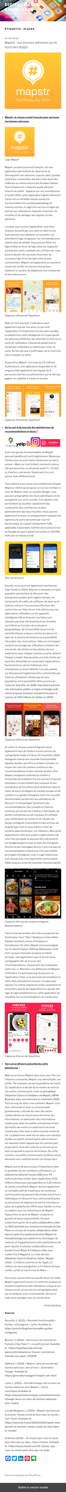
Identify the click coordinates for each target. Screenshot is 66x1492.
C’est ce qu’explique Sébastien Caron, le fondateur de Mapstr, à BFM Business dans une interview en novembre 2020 (32, 1095)
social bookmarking (38, 203)
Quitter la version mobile (33, 1487)
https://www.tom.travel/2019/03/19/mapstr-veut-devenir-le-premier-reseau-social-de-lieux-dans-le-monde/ (33, 1426)
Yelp (31, 589)
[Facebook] (8, 1458)
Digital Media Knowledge (22, 7)
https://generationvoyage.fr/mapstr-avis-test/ (31, 1375)
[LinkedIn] (21, 1458)
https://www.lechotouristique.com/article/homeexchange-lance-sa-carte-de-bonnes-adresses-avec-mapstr (32, 1399)
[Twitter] (14, 1458)
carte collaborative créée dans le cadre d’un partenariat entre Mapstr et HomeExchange (31, 1234)
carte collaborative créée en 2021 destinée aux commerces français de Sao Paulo (33, 1226)
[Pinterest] (27, 1458)
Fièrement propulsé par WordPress (23, 1475)
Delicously (45, 949)
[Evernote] (33, 1458)
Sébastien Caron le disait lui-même (25, 1258)
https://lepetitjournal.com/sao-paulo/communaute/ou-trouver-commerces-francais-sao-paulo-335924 (30, 1352)
